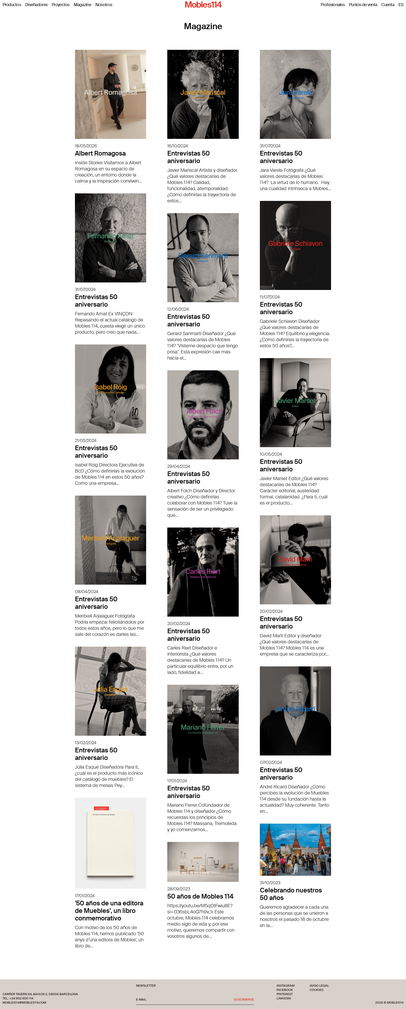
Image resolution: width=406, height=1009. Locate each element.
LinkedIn (284, 998)
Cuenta (387, 5)
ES (401, 5)
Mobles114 (203, 5)
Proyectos (61, 5)
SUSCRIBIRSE (244, 999)
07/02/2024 (271, 762)
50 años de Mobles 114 (200, 896)
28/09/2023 (178, 889)
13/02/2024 (85, 743)
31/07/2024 (270, 146)
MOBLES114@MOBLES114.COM (24, 1003)
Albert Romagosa (100, 153)
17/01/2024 (177, 781)
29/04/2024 (178, 466)
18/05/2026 (86, 146)
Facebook (285, 990)
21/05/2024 (86, 440)
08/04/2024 (86, 591)
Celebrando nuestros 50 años (291, 894)
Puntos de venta (363, 5)
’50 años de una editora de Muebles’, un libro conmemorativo (109, 910)
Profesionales (333, 5)
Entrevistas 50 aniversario (188, 157)
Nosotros (103, 5)
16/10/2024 (177, 146)
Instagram (285, 986)
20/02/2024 (271, 611)
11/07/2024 (270, 297)
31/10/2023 (270, 883)
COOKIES (316, 990)
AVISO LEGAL (319, 986)
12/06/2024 (178, 309)
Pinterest (285, 994)
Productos (12, 5)
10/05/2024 (271, 454)
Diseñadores (36, 5)
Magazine (82, 5)
